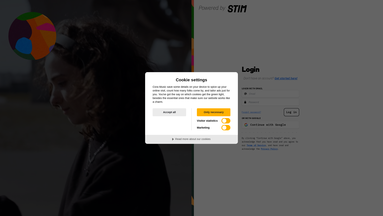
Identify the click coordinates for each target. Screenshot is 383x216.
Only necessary (214, 112)
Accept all (169, 112)
